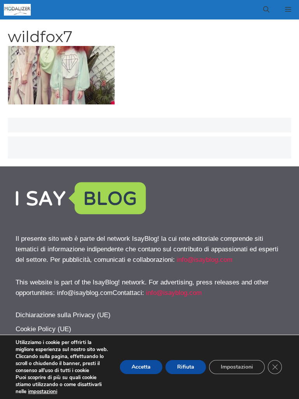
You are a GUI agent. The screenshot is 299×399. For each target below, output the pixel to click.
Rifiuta (185, 367)
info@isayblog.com (204, 259)
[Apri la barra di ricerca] (266, 9)
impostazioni (42, 391)
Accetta (141, 367)
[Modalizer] (17, 9)
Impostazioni (237, 367)
